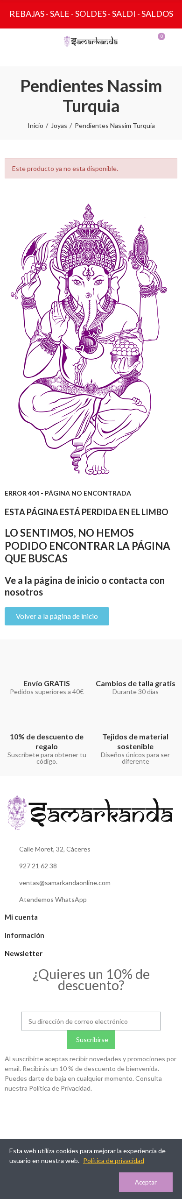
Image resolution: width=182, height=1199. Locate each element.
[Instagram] (72, 1110)
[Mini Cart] (152, 41)
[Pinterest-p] (110, 1110)
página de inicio (66, 580)
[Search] (29, 41)
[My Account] (169, 41)
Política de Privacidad (60, 1088)
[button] (57, 616)
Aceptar (146, 1182)
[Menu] (13, 41)
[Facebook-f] (91, 1110)
